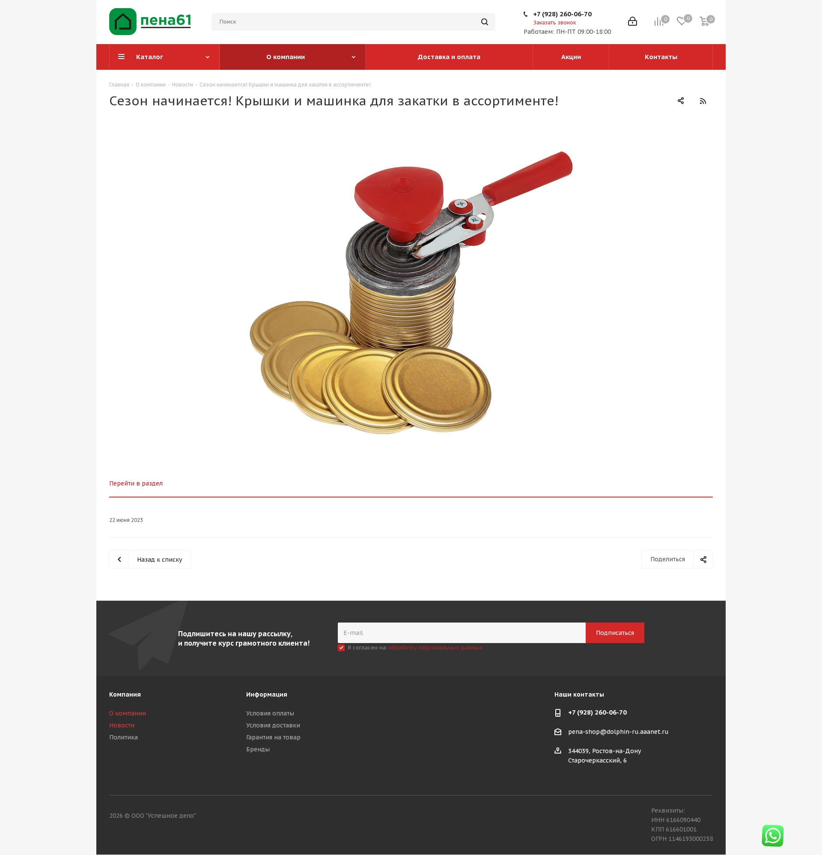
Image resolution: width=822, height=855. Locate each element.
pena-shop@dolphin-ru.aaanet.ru (618, 732)
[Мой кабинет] (632, 22)
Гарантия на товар (273, 737)
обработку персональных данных (435, 647)
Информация (266, 694)
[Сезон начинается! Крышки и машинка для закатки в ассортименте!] (411, 292)
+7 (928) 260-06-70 (562, 14)
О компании (127, 713)
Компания (125, 694)
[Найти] (484, 21)
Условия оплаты (270, 713)
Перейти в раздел (136, 483)
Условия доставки (273, 725)
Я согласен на (415, 647)
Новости (121, 725)
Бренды (258, 749)
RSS (703, 101)
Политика (123, 737)
